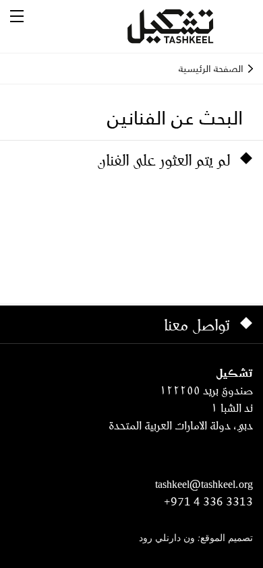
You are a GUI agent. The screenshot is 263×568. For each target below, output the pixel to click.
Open (17, 16)
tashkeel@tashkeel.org (204, 484)
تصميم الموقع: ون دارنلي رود (196, 539)
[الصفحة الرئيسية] (186, 26)
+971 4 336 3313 (208, 501)
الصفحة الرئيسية (211, 68)
